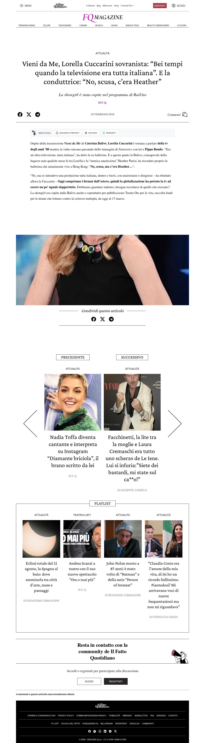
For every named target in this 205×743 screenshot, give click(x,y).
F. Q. (104, 102)
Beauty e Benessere (158, 25)
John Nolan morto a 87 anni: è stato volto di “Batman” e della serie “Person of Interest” (123, 574)
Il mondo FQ (126, 5)
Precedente (73, 357)
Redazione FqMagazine (43, 600)
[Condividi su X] (28, 114)
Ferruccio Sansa (165, 617)
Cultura (181, 25)
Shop (116, 6)
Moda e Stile (132, 25)
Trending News (27, 25)
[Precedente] (30, 423)
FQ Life (46, 25)
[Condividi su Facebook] (20, 114)
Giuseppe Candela (134, 490)
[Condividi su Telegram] (37, 114)
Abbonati (159, 5)
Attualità (103, 53)
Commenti (174, 114)
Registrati (116, 681)
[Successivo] (175, 423)
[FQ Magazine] (102, 17)
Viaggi (114, 25)
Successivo (132, 357)
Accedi (89, 681)
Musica (99, 25)
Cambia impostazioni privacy (91, 715)
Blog (99, 6)
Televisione (65, 25)
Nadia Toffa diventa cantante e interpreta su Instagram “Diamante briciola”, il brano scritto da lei (72, 451)
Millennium (107, 6)
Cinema (83, 25)
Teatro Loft (82, 515)
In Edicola (90, 6)
